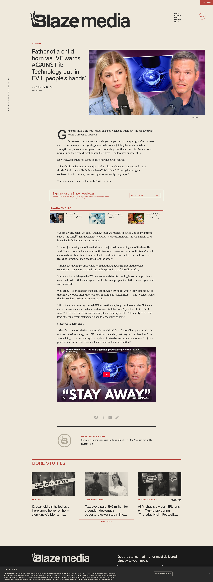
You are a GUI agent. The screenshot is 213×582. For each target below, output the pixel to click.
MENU (202, 16)
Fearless (176, 500)
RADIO (176, 17)
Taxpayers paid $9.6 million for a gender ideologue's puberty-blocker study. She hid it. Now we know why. (106, 511)
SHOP (176, 22)
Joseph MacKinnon (94, 500)
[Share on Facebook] (96, 417)
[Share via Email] (110, 417)
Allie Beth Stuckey (89, 170)
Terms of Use (84, 196)
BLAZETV (177, 20)
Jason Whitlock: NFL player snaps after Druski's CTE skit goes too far (153, 216)
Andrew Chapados (147, 500)
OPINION (177, 15)
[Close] (209, 573)
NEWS (176, 13)
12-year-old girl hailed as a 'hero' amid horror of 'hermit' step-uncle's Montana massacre (52, 511)
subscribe (206, 2)
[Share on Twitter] (103, 417)
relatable (36, 44)
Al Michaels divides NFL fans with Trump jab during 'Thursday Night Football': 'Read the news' (159, 511)
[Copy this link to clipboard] (117, 417)
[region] (106, 574)
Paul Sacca (37, 500)
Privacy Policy (74, 196)
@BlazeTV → (87, 444)
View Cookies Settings (163, 574)
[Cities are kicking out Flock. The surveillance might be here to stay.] (97, 218)
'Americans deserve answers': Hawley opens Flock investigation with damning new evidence (74, 216)
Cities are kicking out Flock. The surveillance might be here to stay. (115, 216)
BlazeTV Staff (43, 87)
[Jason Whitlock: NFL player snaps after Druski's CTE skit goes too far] (136, 218)
